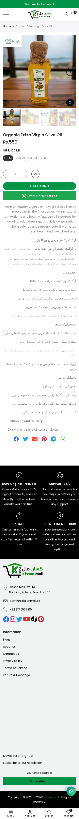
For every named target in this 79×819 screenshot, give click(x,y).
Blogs (6, 639)
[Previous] (9, 72)
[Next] (70, 72)
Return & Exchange (16, 675)
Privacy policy (12, 661)
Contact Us (11, 654)
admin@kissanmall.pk (25, 601)
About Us (9, 647)
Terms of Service (15, 668)
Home (7, 26)
